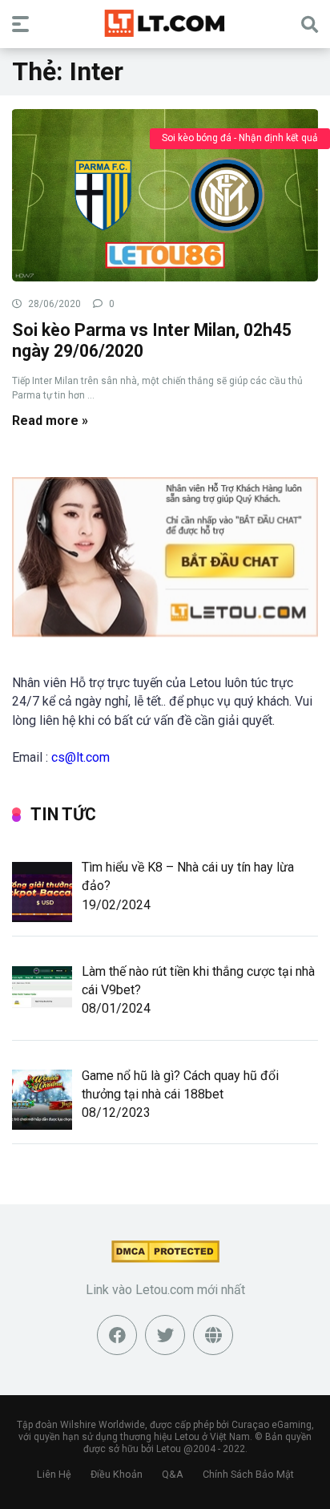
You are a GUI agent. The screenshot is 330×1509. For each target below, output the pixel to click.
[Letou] (165, 23)
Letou (168, 1448)
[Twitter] (165, 1335)
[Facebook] (117, 1335)
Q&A (172, 1474)
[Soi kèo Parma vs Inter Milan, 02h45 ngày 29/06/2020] (165, 194)
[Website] (213, 1335)
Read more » (50, 420)
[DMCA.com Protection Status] (165, 1258)
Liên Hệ (54, 1474)
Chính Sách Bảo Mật (248, 1474)
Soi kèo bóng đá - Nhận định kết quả (240, 138)
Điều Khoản (117, 1474)
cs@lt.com (80, 757)
